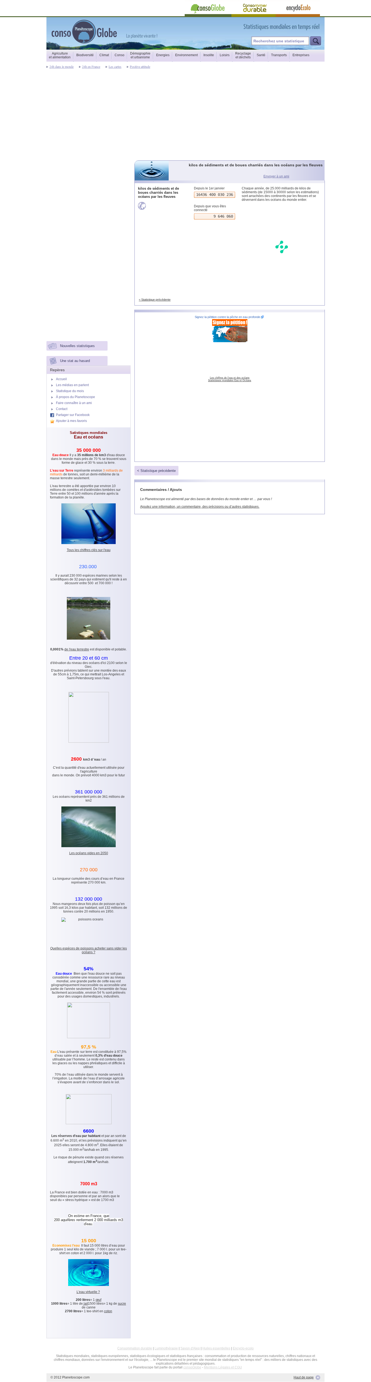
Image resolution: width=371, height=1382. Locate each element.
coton (108, 1311)
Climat (104, 55)
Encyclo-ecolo (243, 1348)
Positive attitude (140, 66)
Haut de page (304, 1377)
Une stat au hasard (75, 361)
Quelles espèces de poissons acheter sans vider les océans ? (88, 950)
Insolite (208, 55)
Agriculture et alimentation (60, 55)
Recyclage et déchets (243, 55)
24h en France (91, 66)
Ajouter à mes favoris (71, 421)
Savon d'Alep (190, 1348)
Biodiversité (85, 55)
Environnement (186, 55)
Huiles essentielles (216, 1348)
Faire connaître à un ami (74, 403)
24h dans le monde (61, 66)
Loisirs (224, 55)
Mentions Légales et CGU (223, 1367)
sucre (122, 1303)
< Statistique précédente (155, 299)
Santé (261, 55)
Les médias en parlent (72, 385)
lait (85, 1303)
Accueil (61, 379)
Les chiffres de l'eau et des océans (230, 377)
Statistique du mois (70, 391)
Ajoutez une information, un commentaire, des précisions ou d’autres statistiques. (199, 507)
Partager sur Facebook (73, 415)
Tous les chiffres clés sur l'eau (89, 550)
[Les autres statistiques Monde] (160, 206)
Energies (162, 55)
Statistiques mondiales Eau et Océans (229, 380)
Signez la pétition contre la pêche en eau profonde (227, 317)
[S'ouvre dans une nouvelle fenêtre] (306, 27)
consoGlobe (192, 1367)
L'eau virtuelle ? (88, 1292)
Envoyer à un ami (276, 176)
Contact (61, 409)
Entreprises (301, 55)
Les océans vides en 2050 (88, 853)
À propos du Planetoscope (75, 397)
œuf (98, 1300)
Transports (279, 55)
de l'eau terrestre (76, 649)
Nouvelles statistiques (77, 346)
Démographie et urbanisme (140, 55)
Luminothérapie (166, 1348)
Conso (119, 55)
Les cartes (115, 66)
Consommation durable (134, 1348)
